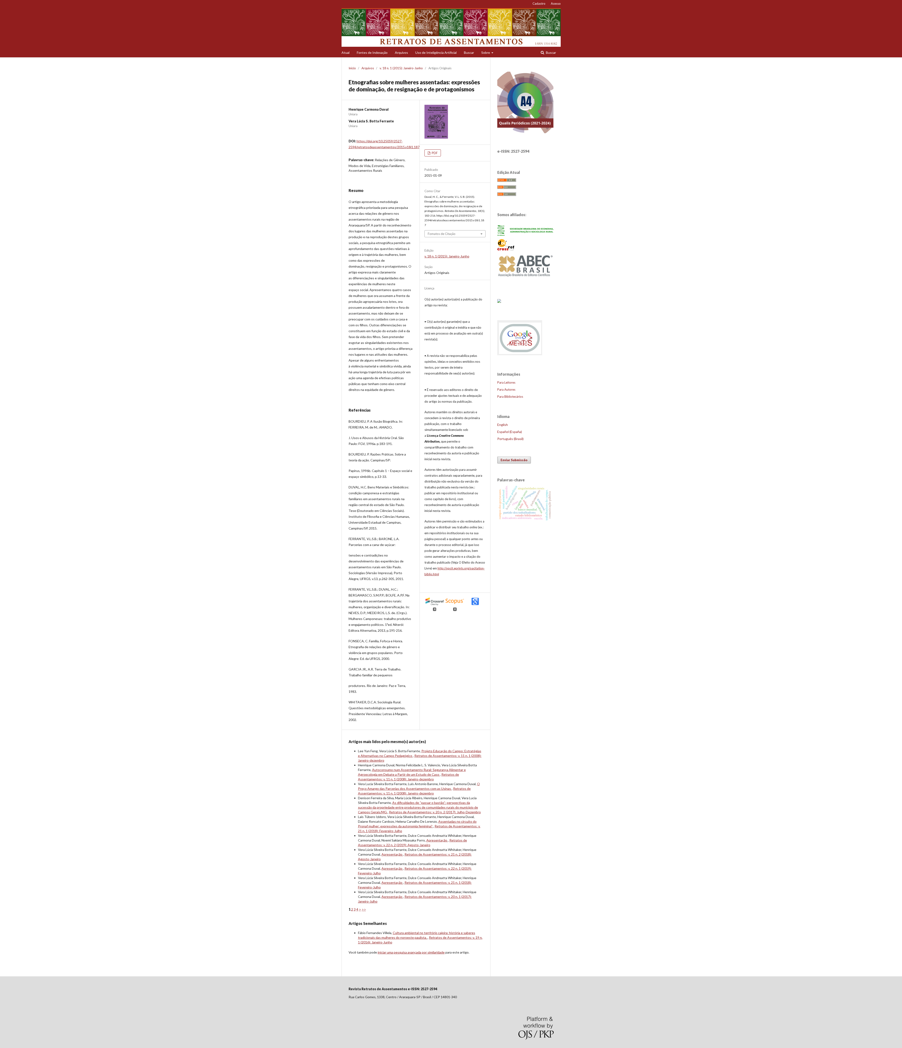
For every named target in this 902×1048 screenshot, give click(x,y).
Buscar (469, 53)
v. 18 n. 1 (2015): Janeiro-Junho (401, 68)
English (502, 425)
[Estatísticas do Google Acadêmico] (520, 355)
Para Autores (506, 389)
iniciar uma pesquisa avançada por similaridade (411, 952)
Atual (346, 53)
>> (364, 909)
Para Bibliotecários (510, 396)
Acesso (556, 3)
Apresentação (437, 840)
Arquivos (401, 53)
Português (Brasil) (510, 439)
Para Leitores (506, 382)
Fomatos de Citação (441, 234)
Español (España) (509, 432)
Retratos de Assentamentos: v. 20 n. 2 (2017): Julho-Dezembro (435, 812)
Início (352, 68)
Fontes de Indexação (372, 53)
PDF (434, 153)
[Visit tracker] (499, 301)
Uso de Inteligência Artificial (436, 53)
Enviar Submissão (514, 460)
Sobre (486, 53)
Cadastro (539, 3)
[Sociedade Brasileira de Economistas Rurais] (525, 234)
